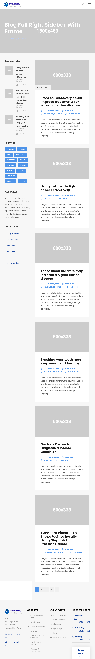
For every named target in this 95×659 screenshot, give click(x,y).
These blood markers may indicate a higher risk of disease (22, 96)
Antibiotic (10, 149)
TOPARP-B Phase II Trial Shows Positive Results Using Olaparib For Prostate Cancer (59, 538)
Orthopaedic (12, 239)
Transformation (37, 626)
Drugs (9, 155)
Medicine (10, 170)
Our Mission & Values (36, 616)
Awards (33, 631)
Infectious (10, 165)
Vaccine (22, 181)
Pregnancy (11, 176)
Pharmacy (11, 245)
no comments (74, 114)
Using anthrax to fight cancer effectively (59, 188)
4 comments (72, 287)
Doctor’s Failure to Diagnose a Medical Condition (56, 448)
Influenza (23, 165)
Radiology (10, 181)
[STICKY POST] (62, 75)
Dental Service (13, 263)
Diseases (22, 149)
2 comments (73, 372)
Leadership (35, 622)
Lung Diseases (13, 233)
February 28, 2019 (20, 81)
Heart (9, 257)
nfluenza (21, 170)
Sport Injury (11, 251)
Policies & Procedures (35, 650)
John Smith (23, 85)
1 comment (64, 199)
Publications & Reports (36, 643)
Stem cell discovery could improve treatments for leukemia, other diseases (61, 102)
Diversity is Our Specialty (37, 636)
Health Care (20, 155)
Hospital (23, 160)
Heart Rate (11, 160)
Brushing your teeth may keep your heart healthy (61, 361)
